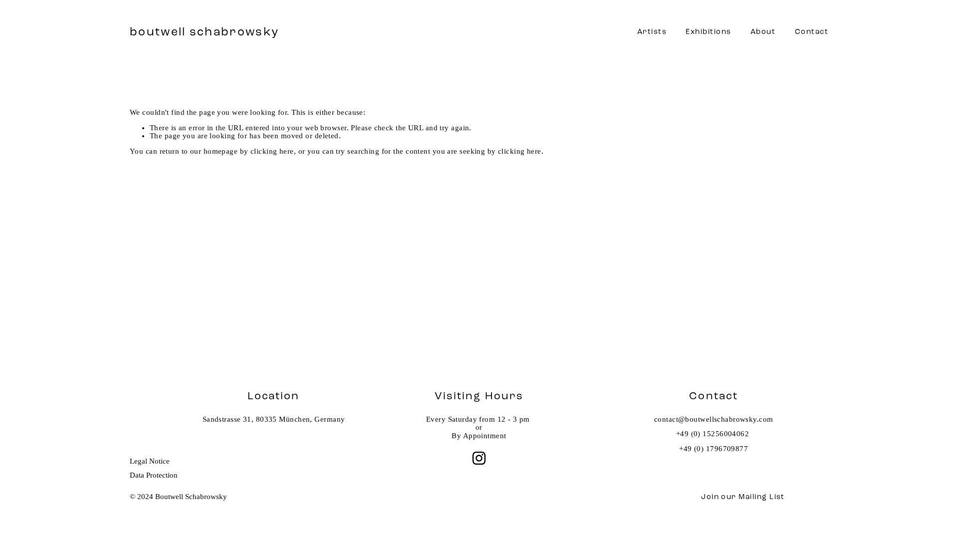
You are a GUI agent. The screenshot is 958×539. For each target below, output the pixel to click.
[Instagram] (479, 458)
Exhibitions (708, 31)
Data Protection (154, 475)
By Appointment (479, 436)
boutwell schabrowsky (204, 31)
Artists (652, 31)
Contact (811, 31)
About (762, 31)
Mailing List (761, 497)
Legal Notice (150, 461)
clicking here (272, 151)
